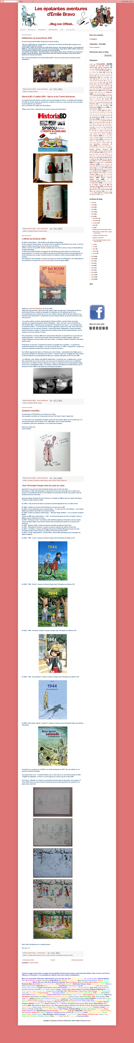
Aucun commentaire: (42, 89)
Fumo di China (106, 112)
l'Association (99, 122)
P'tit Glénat (99, 160)
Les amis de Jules (50, 955)
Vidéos (96, 193)
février (95, 251)
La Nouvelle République (35, 308)
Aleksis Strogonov (103, 67)
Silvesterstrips (106, 176)
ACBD (91, 64)
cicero (102, 87)
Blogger (88, 1020)
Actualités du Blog (38, 480)
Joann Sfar (97, 120)
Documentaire (93, 97)
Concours (100, 88)
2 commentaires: (41, 952)
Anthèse (105, 69)
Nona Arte (93, 157)
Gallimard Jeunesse (95, 114)
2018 (92, 258)
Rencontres (99, 171)
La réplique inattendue (103, 130)
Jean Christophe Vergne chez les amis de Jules (43, 485)
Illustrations (96, 117)
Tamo (107, 179)
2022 (92, 211)
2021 (92, 214)
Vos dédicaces (93, 194)
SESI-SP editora (103, 174)
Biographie (42, 29)
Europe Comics (94, 105)
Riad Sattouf (99, 172)
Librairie (41, 231)
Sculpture (92, 174)
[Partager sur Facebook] (59, 89)
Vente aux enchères (95, 191)
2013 (92, 270)
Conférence (109, 89)
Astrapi (104, 70)
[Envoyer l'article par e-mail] (50, 89)
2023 (92, 209)
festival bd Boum (45, 246)
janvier (95, 253)
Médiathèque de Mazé (95, 155)
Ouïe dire (104, 159)
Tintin (101, 181)
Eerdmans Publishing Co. (106, 100)
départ (100, 94)
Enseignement (106, 102)
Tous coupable (108, 181)
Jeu (92, 120)
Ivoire (101, 119)
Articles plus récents (28, 960)
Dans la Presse (105, 90)
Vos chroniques (105, 193)
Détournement (37, 955)
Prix (62, 29)
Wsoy (100, 194)
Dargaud (92, 92)
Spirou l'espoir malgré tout (60, 480)
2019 (92, 256)
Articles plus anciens (77, 960)
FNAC (106, 110)
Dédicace (46, 480)
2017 (92, 261)
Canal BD (107, 85)
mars (94, 249)
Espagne (107, 103)
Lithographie (100, 151)
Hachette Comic (106, 114)
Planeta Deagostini (105, 164)
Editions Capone (94, 100)
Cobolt (108, 87)
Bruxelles (108, 80)
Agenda (92, 67)
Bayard (99, 74)
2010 (92, 277)
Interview (35, 231)
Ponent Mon (93, 166)
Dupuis (107, 99)
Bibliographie (53, 29)
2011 (92, 274)
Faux (111, 107)
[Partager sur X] (58, 89)
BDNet (109, 75)
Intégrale (107, 117)
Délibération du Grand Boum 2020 (37, 38)
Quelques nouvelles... (31, 410)
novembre (96, 220)
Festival (35, 91)
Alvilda (91, 69)
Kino (93, 122)
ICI (29, 948)
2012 (92, 272)
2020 (92, 216)
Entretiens (92, 104)
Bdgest (98, 75)
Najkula (110, 155)
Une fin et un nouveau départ (100, 189)
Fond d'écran (98, 112)
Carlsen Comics (94, 87)
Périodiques (108, 160)
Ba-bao (108, 72)
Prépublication (101, 166)
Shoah (98, 176)
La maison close (100, 128)
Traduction (94, 183)
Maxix (108, 154)
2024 (92, 207)
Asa (98, 70)
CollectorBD (92, 88)
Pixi (104, 162)
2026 (92, 202)
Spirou (45, 231)
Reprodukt (109, 171)
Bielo (102, 77)
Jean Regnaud (108, 119)
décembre (96, 218)
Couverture (95, 90)
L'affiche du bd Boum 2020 (34, 239)
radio (105, 169)
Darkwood (100, 92)
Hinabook (97, 115)
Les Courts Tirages (104, 142)
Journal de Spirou (107, 120)
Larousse (92, 132)
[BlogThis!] (56, 89)
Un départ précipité (107, 182)
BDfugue (92, 75)
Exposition (93, 107)
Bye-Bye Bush (93, 82)
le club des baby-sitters (102, 132)
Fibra (96, 110)
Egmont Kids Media (95, 102)
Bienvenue (31, 29)
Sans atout (108, 172)
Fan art (43, 955)
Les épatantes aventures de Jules (64, 955)
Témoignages (93, 181)
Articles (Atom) (34, 962)
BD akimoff (107, 74)
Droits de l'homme (95, 99)
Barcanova (92, 74)
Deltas (94, 94)
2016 (92, 263)
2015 (92, 265)
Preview (98, 167)
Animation (98, 69)
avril (94, 246)
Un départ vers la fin (99, 184)
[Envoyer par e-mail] (54, 89)
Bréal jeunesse (99, 80)
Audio (100, 72)
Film (100, 110)
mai (94, 244)
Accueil (22, 29)
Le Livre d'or (70, 29)
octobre (95, 223)
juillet (94, 225)
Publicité (99, 169)
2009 (92, 279)
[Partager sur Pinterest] (61, 89)
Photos (95, 162)
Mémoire (104, 155)
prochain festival (46, 260)
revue (92, 172)
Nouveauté (102, 157)
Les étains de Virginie (102, 146)
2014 (92, 268)
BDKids (103, 75)
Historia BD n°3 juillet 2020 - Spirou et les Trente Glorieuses (48, 96)
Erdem (100, 103)
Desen (105, 94)
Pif (100, 162)
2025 (92, 205)
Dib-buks (107, 95)
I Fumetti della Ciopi (106, 115)
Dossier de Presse (104, 97)
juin (94, 227)
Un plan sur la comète (106, 187)
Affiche (35, 403)
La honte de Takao (99, 127)
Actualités (30, 91)
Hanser (91, 115)
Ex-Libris (105, 105)
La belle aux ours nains (101, 124)
